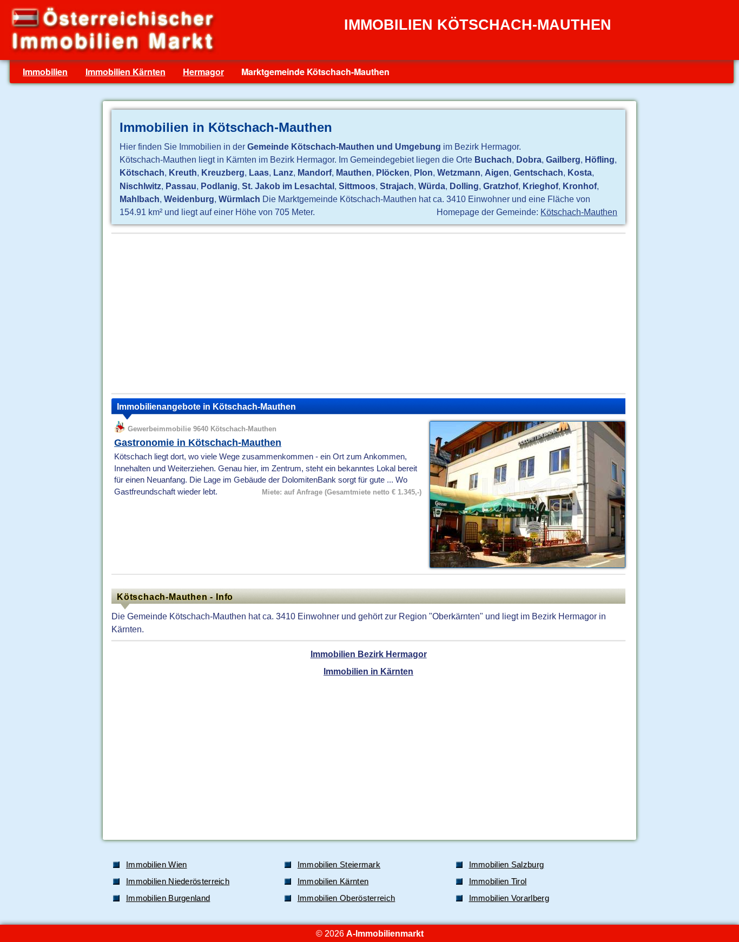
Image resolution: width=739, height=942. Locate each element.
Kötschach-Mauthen (578, 212)
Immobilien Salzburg (506, 864)
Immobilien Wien (156, 864)
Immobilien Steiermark (339, 864)
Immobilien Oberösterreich (346, 898)
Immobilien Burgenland (168, 898)
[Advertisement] (368, 313)
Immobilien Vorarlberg (509, 898)
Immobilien (45, 71)
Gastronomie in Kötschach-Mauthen (197, 442)
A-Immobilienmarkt (385, 933)
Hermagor (203, 71)
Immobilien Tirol (498, 881)
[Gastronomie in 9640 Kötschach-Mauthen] (524, 567)
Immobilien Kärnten (125, 71)
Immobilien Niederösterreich (177, 881)
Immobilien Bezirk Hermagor (369, 654)
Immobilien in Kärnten (368, 671)
